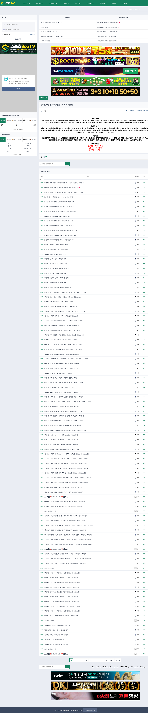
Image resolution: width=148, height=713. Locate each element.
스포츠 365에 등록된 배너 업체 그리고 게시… (52, 22)
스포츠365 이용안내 (46, 41)
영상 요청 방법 (44, 27)
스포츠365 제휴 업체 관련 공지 (49, 31)
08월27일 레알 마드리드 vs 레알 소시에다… (108, 31)
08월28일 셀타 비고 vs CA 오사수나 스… (107, 27)
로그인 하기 (18, 39)
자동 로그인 (7, 34)
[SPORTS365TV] (8, 3)
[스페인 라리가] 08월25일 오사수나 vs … (107, 36)
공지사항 (67, 17)
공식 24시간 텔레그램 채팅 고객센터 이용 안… (53, 36)
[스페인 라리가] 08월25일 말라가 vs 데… (107, 41)
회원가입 (32, 34)
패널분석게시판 (123, 17)
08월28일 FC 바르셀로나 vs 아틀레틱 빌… (108, 22)
